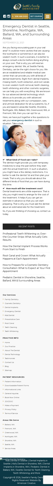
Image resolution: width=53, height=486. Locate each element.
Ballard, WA (10, 424)
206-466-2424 (21, 16)
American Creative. (26, 483)
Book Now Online (12, 397)
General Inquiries (11, 393)
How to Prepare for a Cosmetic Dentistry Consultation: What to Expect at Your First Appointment (26, 268)
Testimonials (10, 358)
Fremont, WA (10, 428)
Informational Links (13, 389)
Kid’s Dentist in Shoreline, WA (26, 463)
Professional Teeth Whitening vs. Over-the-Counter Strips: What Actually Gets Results (25, 236)
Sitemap (8, 370)
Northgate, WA (11, 436)
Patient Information (13, 381)
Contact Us (9, 362)
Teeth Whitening (11, 331)
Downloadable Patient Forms (17, 385)
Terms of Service (11, 413)
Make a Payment (12, 405)
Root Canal (9, 323)
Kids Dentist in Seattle (16, 460)
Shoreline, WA (10, 440)
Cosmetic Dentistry (12, 303)
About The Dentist (12, 350)
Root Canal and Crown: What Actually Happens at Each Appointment (24, 257)
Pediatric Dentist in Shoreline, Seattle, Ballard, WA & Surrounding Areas (24, 279)
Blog (7, 366)
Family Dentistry (12, 299)
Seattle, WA (9, 444)
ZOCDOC (9, 401)
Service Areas (10, 448)
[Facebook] (4, 16)
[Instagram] (8, 16)
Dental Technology (12, 354)
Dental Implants (11, 307)
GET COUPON (36, 16)
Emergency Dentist (13, 311)
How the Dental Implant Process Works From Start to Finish (25, 248)
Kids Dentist (9, 315)
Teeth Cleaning (11, 327)
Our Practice (10, 346)
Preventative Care (12, 319)
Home (7, 342)
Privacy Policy (10, 409)
